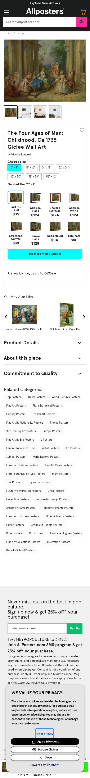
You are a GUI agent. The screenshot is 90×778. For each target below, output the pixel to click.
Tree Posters (14, 482)
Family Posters (15, 525)
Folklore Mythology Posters (52, 499)
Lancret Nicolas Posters (20, 448)
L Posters (46, 440)
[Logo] (45, 12)
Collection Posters (17, 499)
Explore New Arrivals (45, 3)
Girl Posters (36, 533)
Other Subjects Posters (60, 516)
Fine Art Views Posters (58, 465)
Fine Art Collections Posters (23, 542)
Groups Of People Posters (46, 525)
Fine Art (21, 33)
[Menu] (6, 12)
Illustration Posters (58, 542)
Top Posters (13, 397)
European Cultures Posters (22, 516)
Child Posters (56, 491)
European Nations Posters (22, 465)
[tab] (14, 167)
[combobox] (39, 22)
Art (10, 33)
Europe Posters (52, 431)
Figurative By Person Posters (23, 491)
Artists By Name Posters (21, 508)
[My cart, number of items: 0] (83, 11)
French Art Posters (43, 414)
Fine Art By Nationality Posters (24, 422)
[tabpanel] (45, 218)
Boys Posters (14, 533)
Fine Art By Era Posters (20, 440)
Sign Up (74, 628)
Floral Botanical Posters (47, 405)
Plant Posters (60, 474)
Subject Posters (16, 457)
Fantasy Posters (16, 414)
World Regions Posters (46, 457)
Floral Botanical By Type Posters (25, 474)
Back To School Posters (20, 550)
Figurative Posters (39, 482)
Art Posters (73, 448)
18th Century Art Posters (21, 431)
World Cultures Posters (66, 397)
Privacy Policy (44, 734)
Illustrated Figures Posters (66, 533)
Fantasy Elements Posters (57, 508)
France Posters (59, 422)
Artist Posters (50, 448)
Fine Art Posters (16, 405)
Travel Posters (36, 397)
